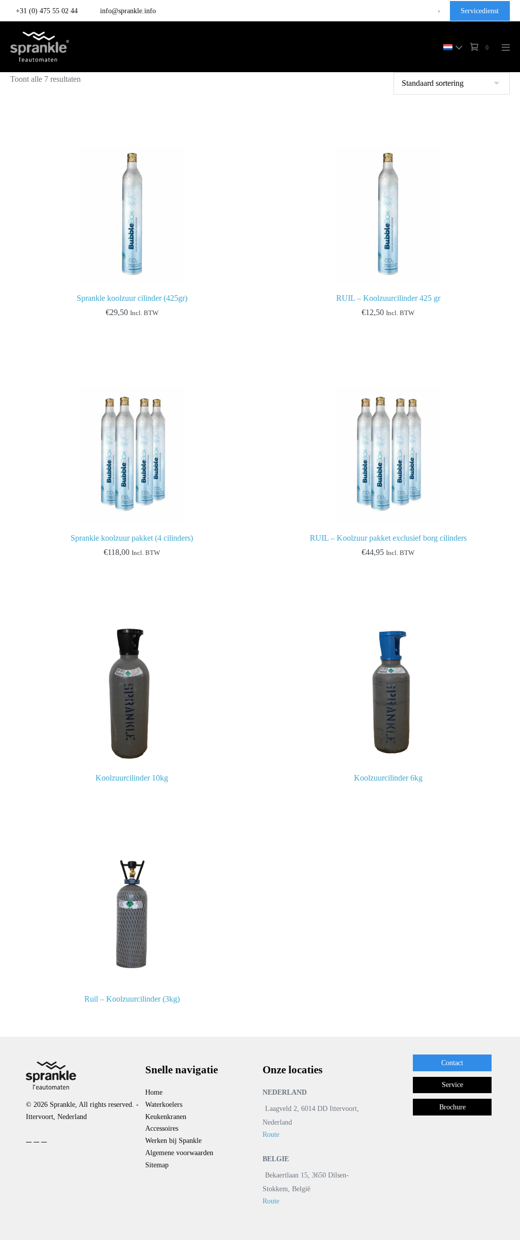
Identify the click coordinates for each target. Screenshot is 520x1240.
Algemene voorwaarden (179, 1153)
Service (452, 1085)
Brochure (452, 1107)
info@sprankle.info (127, 11)
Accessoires (161, 1128)
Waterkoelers (163, 1104)
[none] (450, 46)
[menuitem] (450, 46)
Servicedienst (480, 11)
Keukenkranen (165, 1117)
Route (271, 1134)
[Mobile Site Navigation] (506, 47)
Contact (452, 1063)
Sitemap (157, 1165)
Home (153, 1092)
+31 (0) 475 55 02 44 (47, 11)
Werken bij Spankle (173, 1140)
